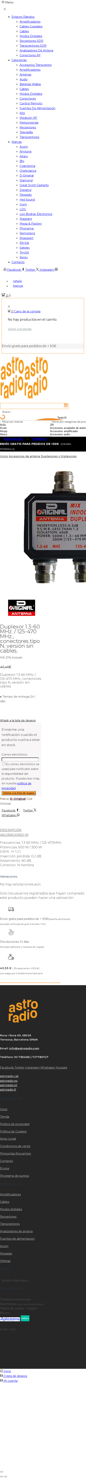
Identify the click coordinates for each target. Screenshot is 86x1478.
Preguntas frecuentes (15, 1153)
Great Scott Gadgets (34, 185)
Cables (24, 31)
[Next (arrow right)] (5, 1476)
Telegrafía (26, 132)
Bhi (22, 161)
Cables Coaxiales (31, 26)
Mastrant (26, 219)
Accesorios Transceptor (36, 65)
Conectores (28, 98)
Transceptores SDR (33, 45)
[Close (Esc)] (1, 1471)
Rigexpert (26, 238)
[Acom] (13, 428)
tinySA (24, 252)
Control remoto (31, 103)
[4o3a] (13, 424)
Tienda (4, 1116)
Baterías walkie (30, 84)
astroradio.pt (8, 1085)
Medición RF (28, 118)
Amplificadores (30, 21)
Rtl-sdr (24, 243)
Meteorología (29, 122)
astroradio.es (8, 1081)
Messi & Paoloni (31, 223)
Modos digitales (31, 36)
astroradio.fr (8, 1089)
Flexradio (26, 195)
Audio (24, 79)
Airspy (24, 156)
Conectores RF (30, 55)
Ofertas (5, 1261)
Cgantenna (27, 166)
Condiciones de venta (15, 1146)
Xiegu (24, 257)
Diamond (26, 180)
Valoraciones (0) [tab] (14, 835)
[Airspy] (13, 431)
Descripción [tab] (10, 830)
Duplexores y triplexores (59, 456)
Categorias (19, 60)
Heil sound (27, 199)
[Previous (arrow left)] (1, 1476)
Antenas (25, 74)
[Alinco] (13, 434)
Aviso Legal (8, 1139)
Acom (24, 147)
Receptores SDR (31, 41)
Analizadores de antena (36, 50)
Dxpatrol (25, 190)
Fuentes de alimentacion (17, 1239)
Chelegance (28, 171)
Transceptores (29, 137)
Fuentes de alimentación (37, 108)
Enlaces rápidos (23, 17)
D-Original (27, 175)
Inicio (4, 456)
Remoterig (27, 233)
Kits (22, 113)
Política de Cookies (13, 1131)
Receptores (28, 127)
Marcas (17, 142)
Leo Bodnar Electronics (36, 214)
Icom (23, 204)
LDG (23, 209)
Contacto (18, 262)
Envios (4, 1168)
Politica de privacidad (14, 1124)
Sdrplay (25, 248)
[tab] (43, 830)
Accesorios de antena (24, 456)
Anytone (26, 151)
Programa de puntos (14, 1176)
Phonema (27, 228)
